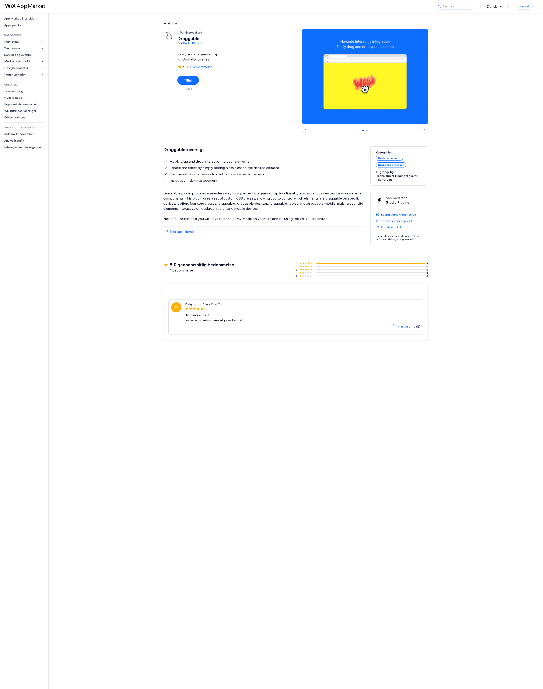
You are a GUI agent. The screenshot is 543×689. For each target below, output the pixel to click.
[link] (24, 18)
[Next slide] (425, 130)
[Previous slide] (305, 130)
